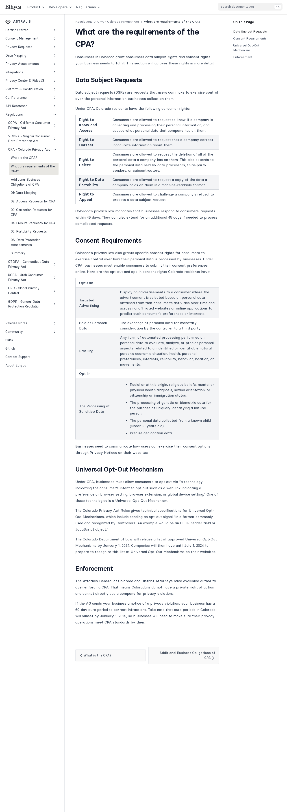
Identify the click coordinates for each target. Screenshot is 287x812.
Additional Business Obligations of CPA (25, 182)
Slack (20, 340)
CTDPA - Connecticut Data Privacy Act (28, 264)
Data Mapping (15, 55)
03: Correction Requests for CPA (31, 212)
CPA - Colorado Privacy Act (29, 149)
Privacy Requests (18, 47)
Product (33, 7)
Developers (58, 7)
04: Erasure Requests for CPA (33, 223)
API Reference (16, 106)
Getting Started (16, 30)
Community (14, 331)
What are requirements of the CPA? (33, 168)
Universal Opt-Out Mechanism (246, 47)
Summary (18, 253)
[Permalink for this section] (146, 80)
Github (20, 348)
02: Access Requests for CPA (33, 201)
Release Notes (16, 323)
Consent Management (22, 38)
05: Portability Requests (29, 231)
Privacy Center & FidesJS (24, 81)
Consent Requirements (250, 38)
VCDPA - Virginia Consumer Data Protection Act (29, 138)
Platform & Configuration (24, 89)
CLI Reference (16, 97)
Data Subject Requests (250, 31)
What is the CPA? (24, 158)
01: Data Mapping (24, 193)
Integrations (14, 72)
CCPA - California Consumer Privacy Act (29, 125)
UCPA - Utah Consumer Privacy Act (25, 277)
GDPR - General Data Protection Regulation (24, 304)
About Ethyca (15, 365)
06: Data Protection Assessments (25, 242)
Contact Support (17, 357)
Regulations (86, 7)
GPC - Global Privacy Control (23, 290)
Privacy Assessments (22, 64)
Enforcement (242, 57)
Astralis (22, 22)
